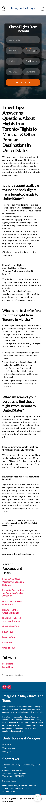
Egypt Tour (7, 631)
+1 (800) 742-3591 (18, 773)
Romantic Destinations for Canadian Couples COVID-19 (13, 593)
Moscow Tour (9, 637)
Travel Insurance (8, 748)
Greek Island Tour (10, 626)
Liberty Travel (7, 751)
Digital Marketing (9, 801)
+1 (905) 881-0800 (16, 770)
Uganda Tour (8, 647)
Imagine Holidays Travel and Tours (22, 799)
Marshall (9, 675)
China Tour (7, 642)
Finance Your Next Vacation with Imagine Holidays (13, 582)
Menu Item (7, 663)
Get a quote (23, 82)
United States (18, 675)
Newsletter (6, 744)
